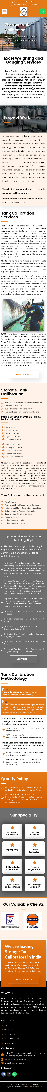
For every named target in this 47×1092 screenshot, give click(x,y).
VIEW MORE (22, 659)
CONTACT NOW (22, 374)
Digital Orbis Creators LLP (33, 1087)
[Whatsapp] (43, 11)
